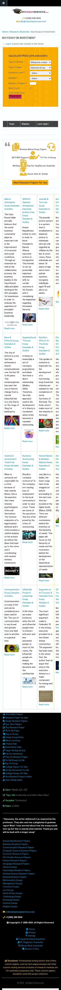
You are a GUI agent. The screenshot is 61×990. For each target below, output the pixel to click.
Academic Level (17, 73)
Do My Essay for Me (14, 760)
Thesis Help (11, 744)
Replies (25, 124)
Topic (11, 124)
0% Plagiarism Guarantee (31, 942)
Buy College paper (14, 780)
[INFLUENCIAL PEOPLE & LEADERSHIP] (29, 683)
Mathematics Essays (13, 880)
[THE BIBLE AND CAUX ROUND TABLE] (11, 325)
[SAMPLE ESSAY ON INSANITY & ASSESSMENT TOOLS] (11, 574)
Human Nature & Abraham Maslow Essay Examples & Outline (45, 462)
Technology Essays (12, 896)
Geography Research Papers (16, 864)
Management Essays (12, 883)
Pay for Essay (11, 763)
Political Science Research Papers (19, 874)
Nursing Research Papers (14, 877)
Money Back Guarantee (31, 945)
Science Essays (10, 903)
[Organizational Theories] (29, 438)
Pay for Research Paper (16, 757)
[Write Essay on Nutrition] (46, 427)
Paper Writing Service (15, 750)
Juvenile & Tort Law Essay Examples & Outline (44, 206)
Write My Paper (12, 731)
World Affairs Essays (12, 893)
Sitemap (31, 936)
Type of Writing (16, 62)
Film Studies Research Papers (17, 857)
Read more (9, 328)
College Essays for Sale (16, 773)
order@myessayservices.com (32, 21)
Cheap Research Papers (16, 721)
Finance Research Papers (15, 860)
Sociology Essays (11, 900)
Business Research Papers (15, 844)
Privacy (31, 932)
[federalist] (46, 701)
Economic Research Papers (16, 854)
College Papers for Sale (16, 767)
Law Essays (8, 890)
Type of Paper (15, 67)
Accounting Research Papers (16, 841)
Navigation (3, 3)
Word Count (14, 88)
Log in (8, 44)
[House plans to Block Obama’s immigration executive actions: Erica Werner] (29, 321)
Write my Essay (12, 740)
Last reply (42, 124)
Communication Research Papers (18, 847)
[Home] (30, 11)
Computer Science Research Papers (20, 851)
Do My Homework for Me (17, 770)
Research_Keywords (19, 32)
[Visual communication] (11, 651)
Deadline (13, 78)
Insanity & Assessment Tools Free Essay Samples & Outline (11, 462)
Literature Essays (11, 887)
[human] (46, 577)
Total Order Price (16, 93)
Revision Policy (32, 949)
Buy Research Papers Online (18, 776)
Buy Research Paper (14, 727)
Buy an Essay (11, 734)
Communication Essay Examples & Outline (11, 592)
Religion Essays (10, 906)
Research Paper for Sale (16, 718)
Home (5, 32)
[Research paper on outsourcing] (29, 539)
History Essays (10, 867)
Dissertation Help (12, 747)
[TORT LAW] (46, 305)
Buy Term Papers (13, 724)
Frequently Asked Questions (31, 939)
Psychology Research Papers (16, 870)
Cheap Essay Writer (14, 737)
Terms (31, 929)
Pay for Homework (14, 754)
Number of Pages (18, 83)
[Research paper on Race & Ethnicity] (11, 425)
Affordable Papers (14, 714)
